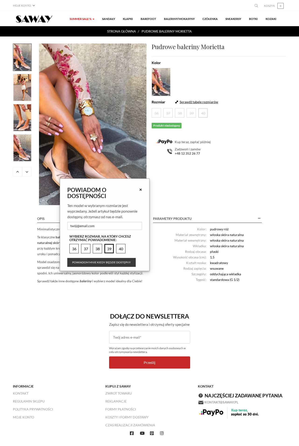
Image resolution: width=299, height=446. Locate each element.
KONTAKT (20, 393)
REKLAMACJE (116, 401)
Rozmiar (158, 102)
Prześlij (149, 362)
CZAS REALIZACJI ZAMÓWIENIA (130, 425)
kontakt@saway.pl (221, 402)
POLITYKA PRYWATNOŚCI (33, 409)
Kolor (156, 62)
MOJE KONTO (23, 417)
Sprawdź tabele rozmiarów (199, 102)
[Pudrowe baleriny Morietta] (92, 124)
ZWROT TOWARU (118, 393)
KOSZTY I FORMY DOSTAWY (127, 417)
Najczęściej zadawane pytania (243, 395)
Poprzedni (17, 171)
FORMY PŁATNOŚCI (120, 409)
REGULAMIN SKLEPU (29, 401)
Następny (27, 171)
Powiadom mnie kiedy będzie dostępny (101, 262)
